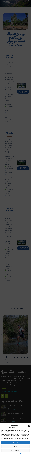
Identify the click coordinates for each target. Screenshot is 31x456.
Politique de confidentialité (15, 453)
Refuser (15, 446)
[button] (29, 426)
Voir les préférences (15, 450)
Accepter (15, 442)
